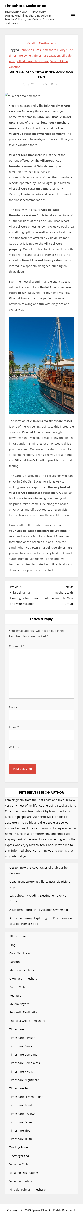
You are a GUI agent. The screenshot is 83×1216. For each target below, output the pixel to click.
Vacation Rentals (20, 1181)
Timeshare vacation (47, 55)
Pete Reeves (53, 84)
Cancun (14, 962)
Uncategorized (19, 1156)
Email (14, 727)
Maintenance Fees (21, 970)
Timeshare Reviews (22, 1114)
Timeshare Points (21, 1088)
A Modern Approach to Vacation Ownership (38, 910)
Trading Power (19, 1147)
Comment (17, 646)
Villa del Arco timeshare (33, 61)
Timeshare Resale (21, 1105)
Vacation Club (18, 1164)
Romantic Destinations (24, 1012)
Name (14, 707)
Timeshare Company (23, 1054)
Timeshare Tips (19, 1130)
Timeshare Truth (20, 1139)
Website (14, 747)
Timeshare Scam (20, 1122)
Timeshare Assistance (25, 5)
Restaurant (16, 995)
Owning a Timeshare (23, 978)
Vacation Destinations (41, 43)
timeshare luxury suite (58, 50)
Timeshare (16, 1029)
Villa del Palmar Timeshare (27, 1189)
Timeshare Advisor (22, 1038)
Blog (12, 945)
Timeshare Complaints (24, 1063)
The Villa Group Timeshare (27, 1021)
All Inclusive (17, 936)
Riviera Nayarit (19, 1004)
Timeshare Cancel (21, 1046)
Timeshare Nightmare (24, 1080)
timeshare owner (20, 55)
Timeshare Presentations (26, 1097)
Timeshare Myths (21, 1071)
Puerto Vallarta (19, 987)
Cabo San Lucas (30, 50)
